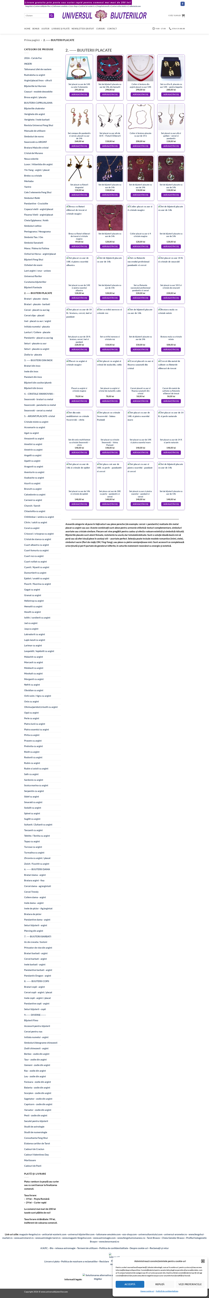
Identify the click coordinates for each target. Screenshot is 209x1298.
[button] (202, 1261)
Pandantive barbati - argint (38, 970)
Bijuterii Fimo (31, 1020)
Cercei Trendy (31, 891)
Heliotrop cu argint (34, 600)
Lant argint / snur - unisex (37, 270)
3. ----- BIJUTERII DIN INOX (38, 360)
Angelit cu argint (32, 455)
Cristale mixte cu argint (36, 421)
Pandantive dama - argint (37, 919)
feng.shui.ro (29, 6)
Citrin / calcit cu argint (35, 522)
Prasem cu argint (33, 740)
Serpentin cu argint (34, 791)
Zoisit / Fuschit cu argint (36, 863)
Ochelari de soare (33, 265)
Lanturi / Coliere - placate (37, 332)
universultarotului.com (150, 1234)
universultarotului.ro (120, 6)
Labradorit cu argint (34, 634)
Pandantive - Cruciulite (36, 203)
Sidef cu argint (31, 796)
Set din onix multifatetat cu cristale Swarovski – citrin (79, 442)
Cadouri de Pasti (32, 1165)
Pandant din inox (33, 377)
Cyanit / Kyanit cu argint (36, 567)
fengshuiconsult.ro (104, 6)
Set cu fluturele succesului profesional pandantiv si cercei (140, 288)
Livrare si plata (52, 1261)
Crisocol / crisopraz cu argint (39, 533)
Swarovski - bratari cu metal (38, 399)
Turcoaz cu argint (33, 846)
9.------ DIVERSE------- (35, 1014)
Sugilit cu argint (32, 818)
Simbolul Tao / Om (33, 237)
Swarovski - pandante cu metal (40, 405)
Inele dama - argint (34, 903)
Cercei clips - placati (34, 315)
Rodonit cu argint (33, 757)
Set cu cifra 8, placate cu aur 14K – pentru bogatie (171, 85)
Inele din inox (31, 371)
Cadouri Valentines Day (36, 1154)
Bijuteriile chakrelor (34, 108)
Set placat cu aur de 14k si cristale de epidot (79, 492)
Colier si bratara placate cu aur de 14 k (140, 134)
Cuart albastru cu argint (36, 544)
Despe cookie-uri (147, 1291)
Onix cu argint (31, 701)
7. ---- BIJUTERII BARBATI (37, 936)
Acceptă (130, 1284)
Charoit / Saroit (32, 505)
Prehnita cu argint (33, 746)
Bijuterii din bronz (33, 388)
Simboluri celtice (32, 225)
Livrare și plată (60, 28)
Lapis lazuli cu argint (34, 640)
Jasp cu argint (31, 628)
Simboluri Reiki (32, 198)
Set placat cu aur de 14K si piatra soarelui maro (140, 440)
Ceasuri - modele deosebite (38, 91)
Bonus (35, 28)
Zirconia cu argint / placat (37, 858)
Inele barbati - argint (34, 964)
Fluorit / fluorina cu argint (37, 583)
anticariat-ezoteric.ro (88, 6)
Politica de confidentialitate (113, 1248)
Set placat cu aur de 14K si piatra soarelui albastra (79, 288)
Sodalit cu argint (32, 807)
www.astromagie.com (104, 1237)
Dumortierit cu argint (35, 572)
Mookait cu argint (33, 673)
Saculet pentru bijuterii (36, 1121)
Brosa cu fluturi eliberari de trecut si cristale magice (79, 236)
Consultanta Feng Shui (36, 1137)
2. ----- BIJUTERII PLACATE (38, 293)
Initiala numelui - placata (37, 326)
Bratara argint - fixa (34, 880)
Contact (112, 28)
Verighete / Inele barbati (37, 119)
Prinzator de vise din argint (38, 947)
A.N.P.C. (44, 1248)
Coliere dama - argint (35, 897)
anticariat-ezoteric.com (54, 1234)
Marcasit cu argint (33, 662)
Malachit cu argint (33, 656)
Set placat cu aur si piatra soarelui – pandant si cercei (140, 494)
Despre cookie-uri (139, 1248)
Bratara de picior (32, 914)
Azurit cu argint (32, 483)
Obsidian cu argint (33, 690)
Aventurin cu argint (34, 472)
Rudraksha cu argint (34, 74)
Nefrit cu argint (32, 684)
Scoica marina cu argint (36, 785)
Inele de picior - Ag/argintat (38, 908)
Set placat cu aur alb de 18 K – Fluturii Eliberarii (110, 134)
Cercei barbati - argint (35, 958)
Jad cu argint (30, 623)
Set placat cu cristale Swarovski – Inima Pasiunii (110, 442)
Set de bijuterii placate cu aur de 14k (110, 185)
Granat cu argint (32, 595)
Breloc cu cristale (33, 175)
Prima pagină (32, 40)
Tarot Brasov (153, 1237)
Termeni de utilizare (87, 1248)
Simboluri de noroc (34, 136)
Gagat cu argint (32, 589)
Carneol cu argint (33, 500)
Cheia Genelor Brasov (173, 1237)
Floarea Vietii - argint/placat (38, 214)
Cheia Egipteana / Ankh (36, 220)
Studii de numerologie (35, 1132)
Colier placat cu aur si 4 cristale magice (140, 234)
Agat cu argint (31, 433)
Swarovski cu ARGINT (35, 142)
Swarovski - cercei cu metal (38, 410)
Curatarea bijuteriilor (35, 281)
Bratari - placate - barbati (37, 304)
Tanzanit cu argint (33, 830)
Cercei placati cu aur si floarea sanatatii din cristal (140, 391)
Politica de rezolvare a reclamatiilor (79, 1261)
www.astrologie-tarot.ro (48, 1237)
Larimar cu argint (33, 645)
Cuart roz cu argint (34, 556)
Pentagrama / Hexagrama (37, 231)
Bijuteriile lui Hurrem (35, 86)
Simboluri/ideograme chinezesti (40, 1042)
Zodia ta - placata (33, 354)
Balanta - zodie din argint (37, 1087)
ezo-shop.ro (74, 6)
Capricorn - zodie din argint (38, 1104)
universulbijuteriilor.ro (43, 6)
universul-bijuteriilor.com (81, 1234)
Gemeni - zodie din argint (37, 1065)
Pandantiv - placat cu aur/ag (38, 337)
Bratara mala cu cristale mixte (171, 337)
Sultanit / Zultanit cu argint (38, 824)
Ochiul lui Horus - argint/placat (40, 253)
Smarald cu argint (33, 802)
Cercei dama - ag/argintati (37, 886)
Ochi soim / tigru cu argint (37, 695)
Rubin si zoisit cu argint (36, 768)
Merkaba (29, 181)
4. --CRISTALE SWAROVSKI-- (39, 393)
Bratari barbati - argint (36, 953)
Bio (51, 1248)
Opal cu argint (31, 712)
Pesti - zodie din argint (35, 1115)
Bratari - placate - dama (36, 298)
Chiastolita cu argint (34, 511)
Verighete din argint (34, 114)
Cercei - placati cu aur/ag (36, 309)
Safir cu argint (31, 774)
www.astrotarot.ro (24, 1237)
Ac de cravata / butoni (35, 942)
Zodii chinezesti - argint (36, 1048)
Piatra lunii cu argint (34, 723)
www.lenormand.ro (109, 1241)
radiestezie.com (135, 6)
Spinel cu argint (32, 813)
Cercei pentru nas (33, 1031)
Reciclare (104, 1261)
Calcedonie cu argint (34, 494)
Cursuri (100, 28)
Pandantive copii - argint (36, 1003)
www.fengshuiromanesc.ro (131, 1237)
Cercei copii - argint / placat (38, 992)
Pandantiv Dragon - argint (37, 975)
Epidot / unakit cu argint (36, 578)
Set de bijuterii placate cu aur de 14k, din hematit (110, 85)
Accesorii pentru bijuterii (37, 1026)
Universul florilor (33, 276)
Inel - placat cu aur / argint (37, 321)
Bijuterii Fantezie (33, 287)
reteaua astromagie (65, 1248)
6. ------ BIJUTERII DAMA (37, 869)
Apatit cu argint (32, 460)
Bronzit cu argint (33, 488)
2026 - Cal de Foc (33, 58)
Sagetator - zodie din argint (38, 1098)
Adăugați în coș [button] (79, 94)
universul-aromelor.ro (175, 1234)
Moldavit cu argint (33, 668)
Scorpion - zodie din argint (37, 1093)
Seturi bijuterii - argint (35, 925)
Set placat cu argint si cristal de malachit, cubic (110, 389)
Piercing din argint (33, 930)
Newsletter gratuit (83, 28)
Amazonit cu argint (34, 438)
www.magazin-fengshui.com (76, 1237)
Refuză (160, 1284)
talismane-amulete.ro (61, 6)
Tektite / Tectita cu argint (37, 835)
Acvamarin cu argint (34, 427)
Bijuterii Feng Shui (33, 259)
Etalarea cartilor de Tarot (37, 1143)
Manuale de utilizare (34, 130)
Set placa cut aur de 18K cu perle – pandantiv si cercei (110, 494)
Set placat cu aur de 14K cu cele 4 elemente (79, 85)
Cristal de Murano (33, 153)
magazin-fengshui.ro (30, 1234)
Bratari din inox (32, 365)
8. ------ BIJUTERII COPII (36, 981)
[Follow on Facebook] (183, 4)
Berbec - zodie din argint (36, 1053)
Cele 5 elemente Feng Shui (37, 192)
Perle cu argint (31, 718)
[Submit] (51, 15)
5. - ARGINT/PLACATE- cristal (39, 416)
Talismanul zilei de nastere (37, 69)
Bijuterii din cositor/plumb (38, 382)
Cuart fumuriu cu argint (36, 550)
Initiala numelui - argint (36, 1037)
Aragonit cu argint (33, 466)
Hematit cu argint (33, 606)
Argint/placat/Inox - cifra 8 (38, 80)
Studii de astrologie (34, 1126)
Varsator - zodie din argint (37, 1109)
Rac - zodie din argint (35, 1070)
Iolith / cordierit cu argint (37, 617)
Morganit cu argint (34, 679)
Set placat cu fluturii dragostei (79, 185)
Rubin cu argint (32, 763)
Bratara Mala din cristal (36, 147)
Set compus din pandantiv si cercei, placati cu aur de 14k (79, 136)
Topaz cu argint (32, 841)
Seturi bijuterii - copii (35, 1009)
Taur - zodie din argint (35, 1059)
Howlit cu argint (32, 611)
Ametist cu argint (33, 444)
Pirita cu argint (31, 735)
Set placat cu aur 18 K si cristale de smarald (171, 286)
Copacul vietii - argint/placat (38, 209)
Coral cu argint (31, 528)
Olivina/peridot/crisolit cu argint (41, 707)
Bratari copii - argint (34, 986)
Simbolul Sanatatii (33, 242)
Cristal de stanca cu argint (37, 539)
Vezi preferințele (190, 1284)
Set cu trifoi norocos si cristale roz (110, 337)
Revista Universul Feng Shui (38, 125)
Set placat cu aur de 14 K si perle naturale (171, 440)
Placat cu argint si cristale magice (79, 389)
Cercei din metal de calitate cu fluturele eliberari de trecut (171, 391)
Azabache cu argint (34, 477)
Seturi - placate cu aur (35, 343)
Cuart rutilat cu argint (35, 561)
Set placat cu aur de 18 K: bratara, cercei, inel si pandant (79, 339)
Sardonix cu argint (33, 779)
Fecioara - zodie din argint (37, 1081)
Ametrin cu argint (33, 449)
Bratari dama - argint (35, 874)
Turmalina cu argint (34, 852)
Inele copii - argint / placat (37, 998)
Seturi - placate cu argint (36, 349)
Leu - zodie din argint (35, 1076)
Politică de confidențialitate (167, 1291)
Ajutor (45, 28)
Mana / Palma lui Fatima (36, 248)
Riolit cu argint (31, 751)
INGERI (28, 63)
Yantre (27, 186)
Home (27, 28)
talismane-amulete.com (108, 1234)
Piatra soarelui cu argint (36, 729)
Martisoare (30, 1160)
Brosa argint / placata (35, 97)
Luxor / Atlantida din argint (38, 164)
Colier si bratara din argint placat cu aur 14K (140, 85)
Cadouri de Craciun (34, 1149)
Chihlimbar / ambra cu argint (39, 516)
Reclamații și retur (159, 1248)
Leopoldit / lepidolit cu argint (39, 651)
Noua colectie (31, 158)
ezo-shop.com (129, 1234)
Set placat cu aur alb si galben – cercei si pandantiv (171, 136)
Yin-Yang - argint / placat (37, 170)
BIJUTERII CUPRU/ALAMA (38, 102)
